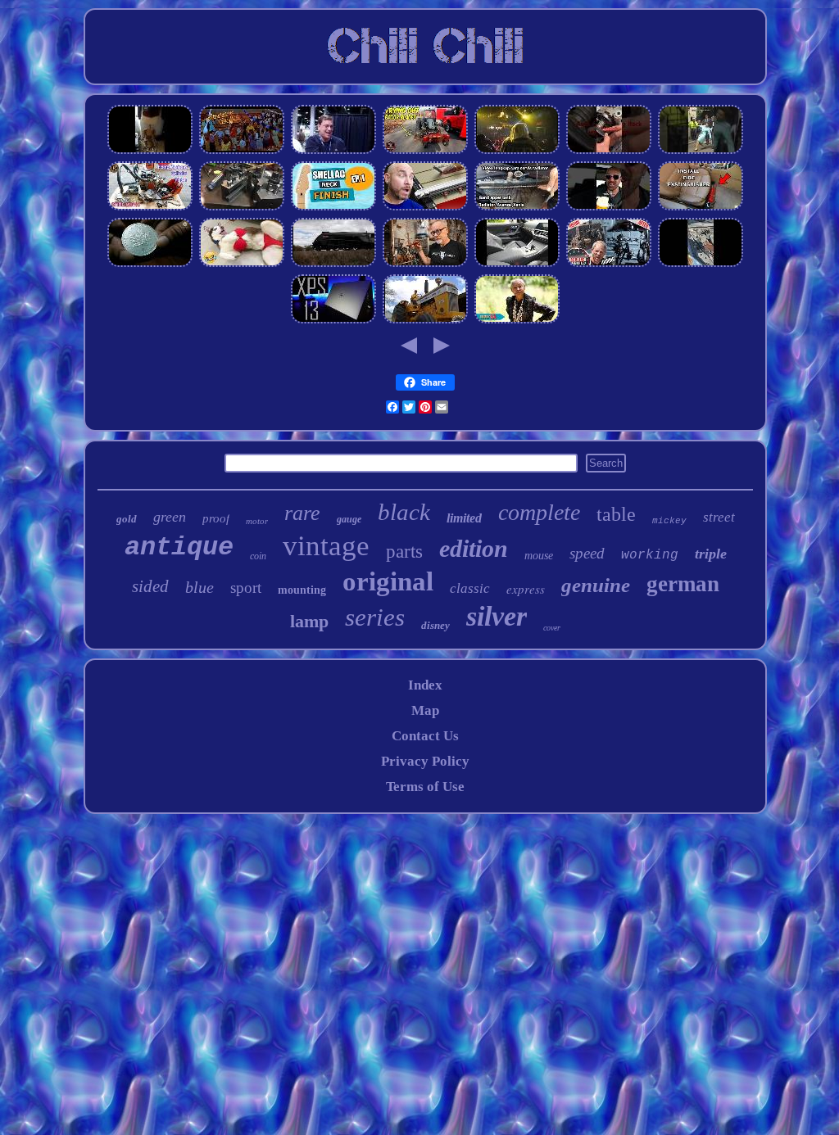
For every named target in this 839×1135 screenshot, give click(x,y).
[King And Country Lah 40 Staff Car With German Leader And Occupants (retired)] (700, 151)
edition (473, 548)
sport (245, 587)
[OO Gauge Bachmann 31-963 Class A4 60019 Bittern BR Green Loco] (333, 264)
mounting (302, 590)
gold (126, 519)
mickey (669, 521)
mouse (538, 555)
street (719, 517)
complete (539, 512)
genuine (595, 585)
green (169, 517)
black (404, 512)
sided (150, 586)
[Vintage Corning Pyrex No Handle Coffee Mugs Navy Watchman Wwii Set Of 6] (609, 207)
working (649, 555)
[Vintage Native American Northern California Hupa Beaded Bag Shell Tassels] (517, 320)
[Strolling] (241, 151)
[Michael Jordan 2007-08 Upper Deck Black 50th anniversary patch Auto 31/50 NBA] (333, 151)
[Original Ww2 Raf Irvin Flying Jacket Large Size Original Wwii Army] (150, 151)
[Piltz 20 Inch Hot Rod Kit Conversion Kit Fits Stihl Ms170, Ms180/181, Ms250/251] (150, 207)
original (387, 581)
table (616, 514)
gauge (349, 519)
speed (587, 553)
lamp (309, 621)
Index (425, 685)
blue (199, 587)
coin (258, 556)
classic (470, 588)
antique (179, 547)
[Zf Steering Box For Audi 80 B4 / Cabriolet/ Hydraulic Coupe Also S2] (609, 151)
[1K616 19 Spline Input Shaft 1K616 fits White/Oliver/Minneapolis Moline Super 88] (425, 320)
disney (435, 625)
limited (464, 518)
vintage (326, 546)
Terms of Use (425, 786)
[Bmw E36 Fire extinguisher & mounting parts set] (700, 207)
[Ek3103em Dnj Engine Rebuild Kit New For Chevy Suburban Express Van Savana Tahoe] (609, 264)
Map (425, 710)
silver (496, 616)
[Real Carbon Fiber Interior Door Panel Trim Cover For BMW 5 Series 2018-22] (517, 264)
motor (257, 521)
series (375, 617)
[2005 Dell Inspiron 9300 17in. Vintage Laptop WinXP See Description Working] (333, 320)
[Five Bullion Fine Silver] (150, 264)
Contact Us (425, 736)
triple (711, 553)
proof (215, 518)
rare (302, 513)
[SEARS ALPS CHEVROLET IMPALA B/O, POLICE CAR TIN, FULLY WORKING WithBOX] (700, 264)
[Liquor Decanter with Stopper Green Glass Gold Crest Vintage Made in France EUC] (241, 264)
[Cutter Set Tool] (425, 264)
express (525, 589)
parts (404, 551)
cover (551, 627)
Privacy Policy (425, 761)
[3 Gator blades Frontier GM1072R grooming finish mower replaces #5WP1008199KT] (425, 151)
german (682, 584)
